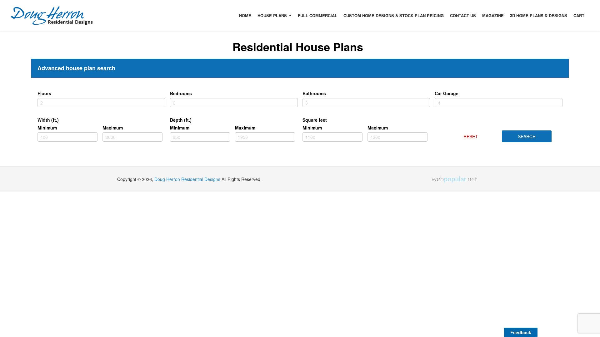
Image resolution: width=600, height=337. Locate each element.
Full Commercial (317, 15)
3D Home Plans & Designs (538, 15)
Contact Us (463, 15)
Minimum (47, 128)
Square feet (314, 120)
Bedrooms (181, 93)
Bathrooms (314, 93)
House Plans (272, 15)
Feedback (520, 332)
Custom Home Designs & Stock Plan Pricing (393, 15)
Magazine (493, 15)
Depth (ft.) (181, 120)
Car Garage (446, 93)
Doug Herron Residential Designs (187, 179)
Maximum (112, 128)
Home (245, 15)
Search (527, 136)
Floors (44, 93)
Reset (470, 136)
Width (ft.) (48, 120)
